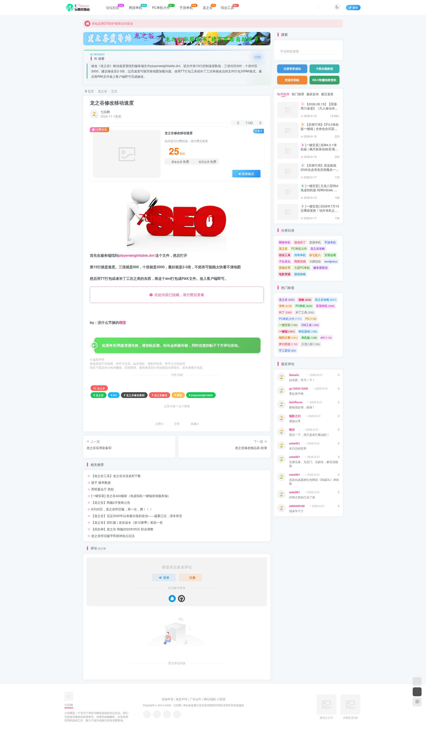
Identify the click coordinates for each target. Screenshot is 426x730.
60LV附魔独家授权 (324, 80)
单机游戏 (307, 331)
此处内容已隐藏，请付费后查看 (178, 294)
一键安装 (288, 325)
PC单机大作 (299, 248)
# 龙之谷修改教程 (134, 395)
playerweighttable (133, 255)
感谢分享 (295, 421)
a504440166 (297, 506)
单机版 (309, 337)
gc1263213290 (298, 388)
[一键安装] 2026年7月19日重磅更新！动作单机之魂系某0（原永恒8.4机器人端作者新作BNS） (320, 212)
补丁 (285, 312)
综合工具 (284, 255)
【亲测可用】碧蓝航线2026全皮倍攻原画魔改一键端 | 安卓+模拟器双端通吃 (320, 169)
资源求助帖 (292, 80)
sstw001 (294, 443)
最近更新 (327, 94)
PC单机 (304, 306)
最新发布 (312, 94)
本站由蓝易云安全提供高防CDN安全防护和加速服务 (213, 705)
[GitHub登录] (181, 598)
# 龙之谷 (98, 395)
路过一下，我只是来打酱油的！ (309, 435)
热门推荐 (298, 94)
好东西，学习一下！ (302, 380)
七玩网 (105, 111)
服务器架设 (320, 267)
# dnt (114, 395)
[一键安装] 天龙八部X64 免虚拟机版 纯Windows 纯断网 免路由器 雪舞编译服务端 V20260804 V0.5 (319, 192)
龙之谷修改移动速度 (112, 102)
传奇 (285, 306)
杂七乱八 (315, 255)
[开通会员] (417, 691)
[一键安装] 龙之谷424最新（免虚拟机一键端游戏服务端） (131, 495)
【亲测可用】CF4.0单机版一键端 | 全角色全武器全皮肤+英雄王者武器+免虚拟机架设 (320, 131)
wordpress (330, 261)
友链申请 (167, 699)
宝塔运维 (330, 255)
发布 (355, 7)
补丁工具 (305, 312)
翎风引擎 (288, 337)
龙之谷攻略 (317, 248)
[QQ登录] (172, 598)
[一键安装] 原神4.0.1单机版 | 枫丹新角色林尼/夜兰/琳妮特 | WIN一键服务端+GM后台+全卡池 (320, 151)
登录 (166, 577)
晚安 (292, 430)
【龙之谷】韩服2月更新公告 (110, 502)
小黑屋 (221, 699)
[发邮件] (177, 714)
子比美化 (284, 261)
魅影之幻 (295, 416)
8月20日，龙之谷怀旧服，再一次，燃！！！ (121, 509)
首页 (90, 91)
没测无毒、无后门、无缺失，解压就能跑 (313, 464)
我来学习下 (296, 511)
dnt (151, 255)
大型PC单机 (302, 267)
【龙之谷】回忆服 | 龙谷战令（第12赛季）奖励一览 (127, 522)
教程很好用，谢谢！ (302, 407)
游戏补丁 (300, 242)
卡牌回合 (315, 261)
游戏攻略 (300, 274)
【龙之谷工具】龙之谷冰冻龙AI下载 (116, 475)
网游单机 (284, 242)
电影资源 (284, 274)
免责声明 (181, 699)
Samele (294, 375)
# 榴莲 (178, 395)
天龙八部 (310, 344)
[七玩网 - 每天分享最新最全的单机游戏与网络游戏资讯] (68, 696)
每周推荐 (283, 94)
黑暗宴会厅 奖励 (102, 489)
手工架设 (287, 350)
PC (310, 318)
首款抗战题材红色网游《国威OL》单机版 (314, 482)
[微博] (167, 714)
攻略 (304, 299)
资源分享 (284, 267)
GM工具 (310, 325)
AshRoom (295, 402)
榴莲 (122, 322)
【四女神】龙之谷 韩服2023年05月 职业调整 (122, 529)
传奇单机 (300, 255)
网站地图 (209, 699)
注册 (192, 577)
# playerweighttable (201, 395)
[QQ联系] (157, 714)
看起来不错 (296, 394)
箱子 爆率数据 (101, 482)
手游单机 (330, 242)
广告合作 (195, 699)
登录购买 (248, 173)
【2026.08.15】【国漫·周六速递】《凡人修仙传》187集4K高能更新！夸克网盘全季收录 (319, 110)
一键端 (287, 331)
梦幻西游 (288, 344)
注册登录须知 (292, 68)
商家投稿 (300, 261)
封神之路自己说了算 (302, 497)
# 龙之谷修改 (159, 395)
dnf (326, 337)
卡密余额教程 (324, 68)
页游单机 (315, 242)
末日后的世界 (297, 448)
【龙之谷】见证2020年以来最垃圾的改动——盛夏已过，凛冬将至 (136, 515)
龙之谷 (102, 91)
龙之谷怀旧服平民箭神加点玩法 (113, 535)
